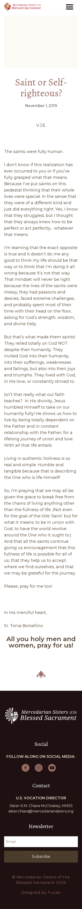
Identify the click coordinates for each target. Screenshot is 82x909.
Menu (70, 6)
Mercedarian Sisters (22, 6)
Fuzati (54, 892)
